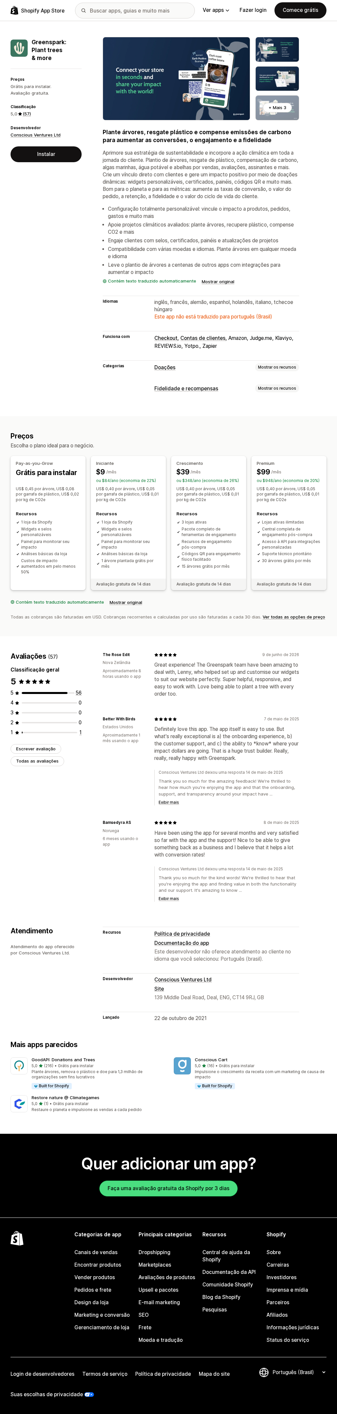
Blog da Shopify (221, 1297)
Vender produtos (94, 1277)
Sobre (274, 1252)
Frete (145, 1327)
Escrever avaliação (36, 748)
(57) (27, 113)
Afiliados (277, 1315)
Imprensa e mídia (287, 1290)
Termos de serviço (104, 1374)
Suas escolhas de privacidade (47, 1394)
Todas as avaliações (37, 761)
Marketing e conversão (102, 1315)
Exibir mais (169, 802)
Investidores (282, 1277)
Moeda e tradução (161, 1340)
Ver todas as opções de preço (294, 616)
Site (159, 989)
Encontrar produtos (97, 1265)
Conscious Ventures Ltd (36, 134)
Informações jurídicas (293, 1327)
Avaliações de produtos (167, 1277)
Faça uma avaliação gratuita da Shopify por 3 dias (168, 1188)
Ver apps (213, 10)
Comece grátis (300, 10)
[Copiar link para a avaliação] (133, 654)
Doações (164, 367)
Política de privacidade (182, 934)
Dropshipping (154, 1252)
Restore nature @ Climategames (65, 1097)
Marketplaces (155, 1265)
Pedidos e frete (92, 1290)
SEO (144, 1315)
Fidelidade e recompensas (186, 388)
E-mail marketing (159, 1302)
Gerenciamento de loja (101, 1327)
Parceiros (278, 1302)
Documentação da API (229, 1272)
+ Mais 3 (277, 107)
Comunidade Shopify (227, 1284)
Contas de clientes (202, 338)
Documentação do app (181, 943)
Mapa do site (214, 1374)
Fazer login (253, 10)
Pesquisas (214, 1310)
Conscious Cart (211, 1059)
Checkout (165, 338)
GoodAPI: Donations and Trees (63, 1059)
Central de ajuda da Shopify (226, 1256)
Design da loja (91, 1302)
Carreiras (278, 1265)
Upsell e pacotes (158, 1290)
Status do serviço (288, 1340)
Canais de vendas (95, 1252)
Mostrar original (218, 281)
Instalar (46, 154)
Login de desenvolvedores (42, 1374)
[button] (87, 1073)
